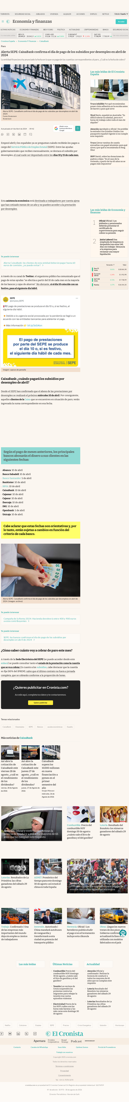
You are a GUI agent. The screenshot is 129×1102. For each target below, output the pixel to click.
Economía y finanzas (29, 30)
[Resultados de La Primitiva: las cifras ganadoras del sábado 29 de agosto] (15, 867)
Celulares (23, 1025)
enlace (4, 663)
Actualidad (74, 30)
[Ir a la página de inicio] (8, 21)
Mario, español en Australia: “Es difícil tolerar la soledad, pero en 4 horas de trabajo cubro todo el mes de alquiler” (107, 119)
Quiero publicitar (43, 703)
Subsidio (103, 1025)
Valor (124, 265)
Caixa (27, 399)
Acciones (80, 14)
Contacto (17, 1047)
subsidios (42, 667)
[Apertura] (39, 1041)
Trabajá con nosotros (64, 1052)
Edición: (120, 14)
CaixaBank (44, 41)
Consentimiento (64, 1075)
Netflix (105, 14)
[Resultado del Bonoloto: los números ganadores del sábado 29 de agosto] (114, 814)
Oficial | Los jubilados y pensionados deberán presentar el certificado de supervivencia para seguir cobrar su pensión (111, 227)
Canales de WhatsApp (39, 1047)
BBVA (5, 486)
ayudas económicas (54, 727)
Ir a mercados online (8, 35)
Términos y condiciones (64, 1066)
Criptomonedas (91, 30)
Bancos (40, 727)
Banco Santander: (12, 478)
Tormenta (5, 14)
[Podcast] (76, 1041)
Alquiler (67, 14)
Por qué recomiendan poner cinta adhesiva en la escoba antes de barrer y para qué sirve (109, 106)
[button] (122, 933)
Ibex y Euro (48, 30)
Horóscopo (119, 1025)
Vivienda (54, 14)
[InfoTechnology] (89, 1041)
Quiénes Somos (82, 1047)
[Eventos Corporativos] (53, 1041)
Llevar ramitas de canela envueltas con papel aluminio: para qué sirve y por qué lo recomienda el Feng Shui (108, 146)
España (70, 727)
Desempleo (19, 727)
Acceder (121, 22)
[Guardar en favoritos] (77, 128)
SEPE (31, 727)
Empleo (93, 14)
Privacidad (64, 1071)
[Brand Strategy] (64, 1041)
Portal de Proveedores (107, 1047)
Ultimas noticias (8, 30)
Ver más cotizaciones (120, 35)
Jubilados (40, 14)
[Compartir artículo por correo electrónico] (25, 134)
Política (61, 30)
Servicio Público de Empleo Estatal (29, 147)
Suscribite (62, 1047)
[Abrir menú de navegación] (2, 21)
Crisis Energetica (84, 1025)
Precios (66, 1025)
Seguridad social (22, 14)
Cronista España (8, 41)
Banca (105, 30)
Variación (109, 265)
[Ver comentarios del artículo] (30, 134)
